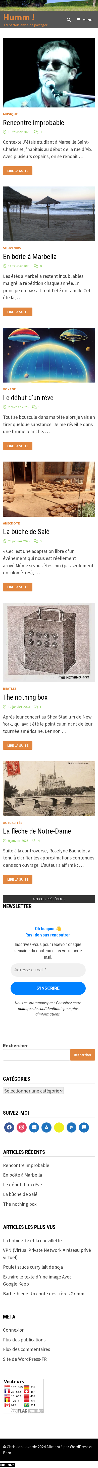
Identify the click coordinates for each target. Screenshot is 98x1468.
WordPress (79, 1446)
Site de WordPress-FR (25, 1359)
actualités (12, 822)
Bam (7, 1452)
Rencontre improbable (33, 123)
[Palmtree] (71, 1127)
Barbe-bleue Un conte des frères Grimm (43, 1294)
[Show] (59, 1127)
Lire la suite (17, 170)
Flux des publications (24, 1340)
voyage (9, 389)
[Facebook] (9, 1127)
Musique (10, 114)
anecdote (11, 523)
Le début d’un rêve (28, 398)
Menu (87, 19)
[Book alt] (84, 1127)
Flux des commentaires (26, 1349)
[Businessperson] (46, 1127)
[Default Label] (34, 1127)
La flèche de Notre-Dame (37, 831)
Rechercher (15, 1045)
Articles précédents (49, 899)
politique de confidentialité (40, 1008)
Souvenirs (12, 248)
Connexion (14, 1330)
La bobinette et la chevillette (32, 1240)
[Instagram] (21, 1127)
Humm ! (19, 17)
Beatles (10, 688)
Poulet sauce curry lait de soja (33, 1267)
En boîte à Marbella (30, 256)
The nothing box (25, 697)
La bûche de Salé (26, 532)
